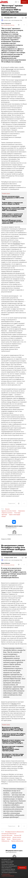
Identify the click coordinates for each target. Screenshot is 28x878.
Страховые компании (7, 513)
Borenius (22, 398)
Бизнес (3, 839)
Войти (24, 2)
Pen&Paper (16, 243)
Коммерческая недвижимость (9, 833)
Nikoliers (14, 703)
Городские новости (6, 837)
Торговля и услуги (16, 839)
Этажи (4, 592)
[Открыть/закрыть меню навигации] (15, 2)
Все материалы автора (7, 25)
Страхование (21, 511)
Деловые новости (17, 837)
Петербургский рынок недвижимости (14, 832)
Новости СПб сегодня (7, 835)
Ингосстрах (9, 69)
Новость (7, 509)
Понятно (22, 867)
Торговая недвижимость (17, 841)
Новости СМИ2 (6, 539)
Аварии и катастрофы (14, 514)
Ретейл (8, 839)
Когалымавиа (16, 76)
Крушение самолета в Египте (9, 511)
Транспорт (4, 514)
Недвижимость (5, 841)
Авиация (4, 516)
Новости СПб (17, 835)
